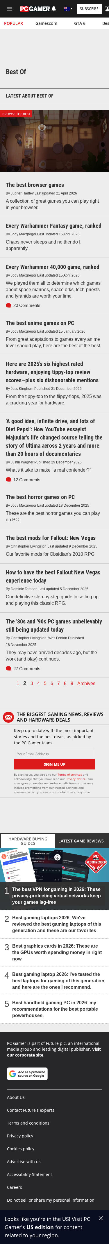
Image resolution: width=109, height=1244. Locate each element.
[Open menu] (9, 8)
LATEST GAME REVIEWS (81, 841)
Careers (14, 1187)
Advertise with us (24, 1161)
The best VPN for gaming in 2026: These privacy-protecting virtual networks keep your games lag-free (56, 896)
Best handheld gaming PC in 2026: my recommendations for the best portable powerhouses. (55, 1009)
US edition (40, 1227)
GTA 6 (79, 23)
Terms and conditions (28, 1123)
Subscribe (89, 8)
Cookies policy (20, 1148)
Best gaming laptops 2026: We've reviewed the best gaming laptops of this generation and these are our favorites (56, 924)
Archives (86, 683)
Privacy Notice (76, 779)
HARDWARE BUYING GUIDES (27, 841)
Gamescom (46, 23)
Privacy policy (20, 1136)
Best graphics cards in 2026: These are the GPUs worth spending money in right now (57, 952)
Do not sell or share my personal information (50, 1200)
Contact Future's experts (30, 1110)
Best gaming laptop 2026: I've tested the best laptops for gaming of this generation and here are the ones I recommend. (58, 981)
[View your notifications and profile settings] (54, 9)
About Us (16, 1097)
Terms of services (70, 774)
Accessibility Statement (29, 1174)
